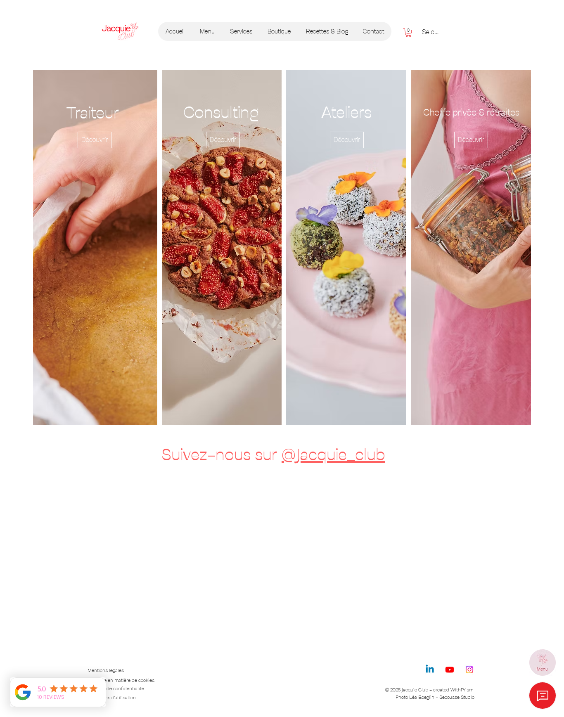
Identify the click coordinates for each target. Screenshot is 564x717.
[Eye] (542, 662)
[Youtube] (450, 669)
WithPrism (461, 689)
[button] (408, 32)
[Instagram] (469, 669)
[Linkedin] (430, 669)
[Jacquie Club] (120, 31)
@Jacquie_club (333, 454)
